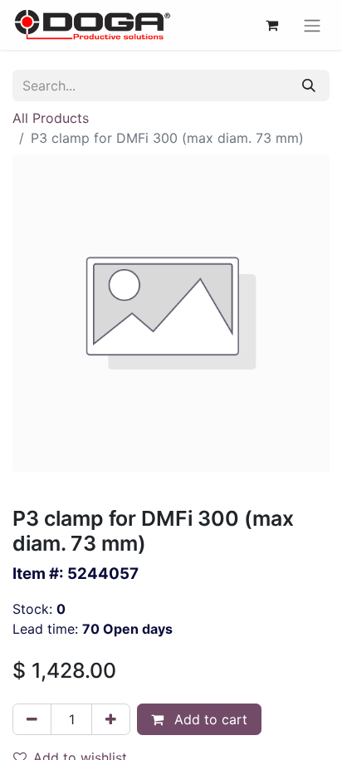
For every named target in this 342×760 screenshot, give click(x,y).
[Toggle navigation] (312, 25)
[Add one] (110, 719)
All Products (50, 118)
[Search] (309, 85)
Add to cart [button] (208, 719)
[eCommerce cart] (271, 25)
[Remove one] (31, 719)
